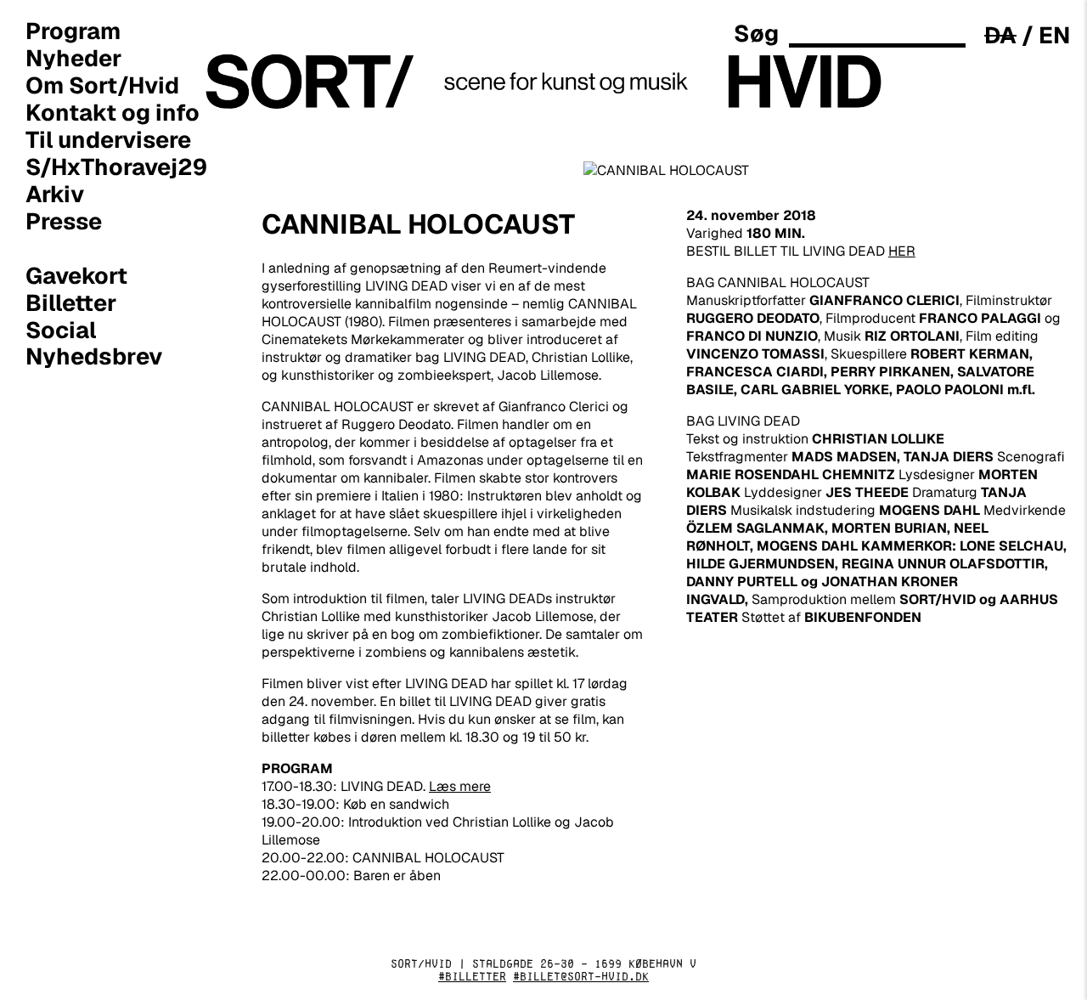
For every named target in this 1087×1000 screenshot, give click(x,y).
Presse (63, 220)
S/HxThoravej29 (116, 166)
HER (901, 251)
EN (1054, 35)
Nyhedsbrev (94, 356)
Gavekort (76, 275)
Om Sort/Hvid (102, 85)
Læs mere (460, 786)
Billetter (70, 302)
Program (73, 30)
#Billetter (472, 976)
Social (60, 329)
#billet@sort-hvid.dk (581, 976)
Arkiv (54, 193)
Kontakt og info (112, 112)
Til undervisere (108, 139)
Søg (756, 33)
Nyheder (73, 57)
